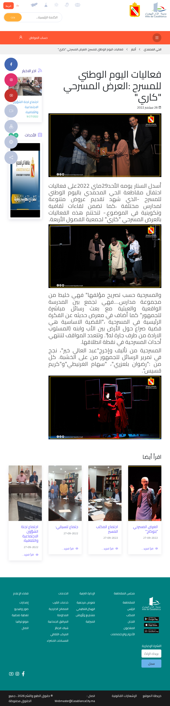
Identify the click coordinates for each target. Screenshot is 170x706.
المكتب (130, 615)
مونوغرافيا (22, 621)
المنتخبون (129, 628)
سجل (151, 664)
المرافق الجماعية (58, 621)
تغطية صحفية (20, 615)
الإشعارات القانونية (124, 696)
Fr (18, 5)
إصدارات (24, 602)
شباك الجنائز (61, 628)
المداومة (62, 615)
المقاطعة (129, 602)
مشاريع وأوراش (85, 615)
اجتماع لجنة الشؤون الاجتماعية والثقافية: (25, 106)
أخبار (133, 49)
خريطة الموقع (152, 696)
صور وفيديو (21, 608)
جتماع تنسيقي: (67, 527)
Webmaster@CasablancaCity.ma (75, 701)
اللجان (131, 621)
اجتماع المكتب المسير (107, 529)
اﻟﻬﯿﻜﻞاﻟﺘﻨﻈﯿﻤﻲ (85, 608)
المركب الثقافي (59, 634)
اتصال (25, 628)
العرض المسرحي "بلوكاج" (145, 529)
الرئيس (131, 608)
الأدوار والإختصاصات (122, 634)
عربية (9, 5)
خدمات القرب (60, 602)
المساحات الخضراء (57, 640)
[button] (38, 104)
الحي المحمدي (152, 49)
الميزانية (90, 621)
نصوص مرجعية (86, 602)
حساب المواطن (38, 37)
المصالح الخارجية (58, 608)
